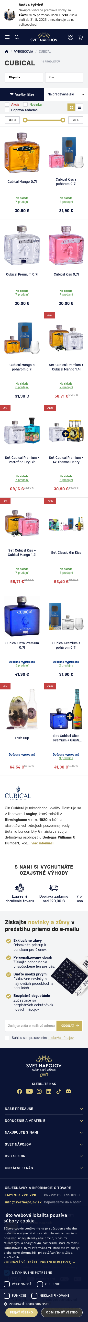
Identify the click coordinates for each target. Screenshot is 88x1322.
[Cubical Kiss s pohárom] (66, 153)
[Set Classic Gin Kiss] (66, 523)
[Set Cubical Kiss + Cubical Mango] (22, 523)
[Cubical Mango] (22, 153)
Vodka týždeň (31, 5)
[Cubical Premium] (22, 245)
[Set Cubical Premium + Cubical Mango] (66, 338)
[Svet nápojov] (6, 52)
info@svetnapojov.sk (23, 1202)
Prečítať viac (12, 1257)
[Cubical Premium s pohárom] (66, 616)
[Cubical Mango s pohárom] (22, 338)
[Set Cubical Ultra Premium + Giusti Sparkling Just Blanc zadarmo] (66, 709)
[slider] (25, 120)
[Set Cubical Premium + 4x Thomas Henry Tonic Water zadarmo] (66, 431)
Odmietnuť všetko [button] (62, 1312)
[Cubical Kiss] (66, 245)
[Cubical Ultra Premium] (22, 616)
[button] (44, 1262)
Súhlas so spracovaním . (43, 1038)
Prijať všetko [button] (21, 1312)
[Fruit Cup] (22, 709)
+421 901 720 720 (20, 1195)
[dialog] (44, 1264)
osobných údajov (61, 1038)
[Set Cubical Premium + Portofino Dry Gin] (22, 431)
